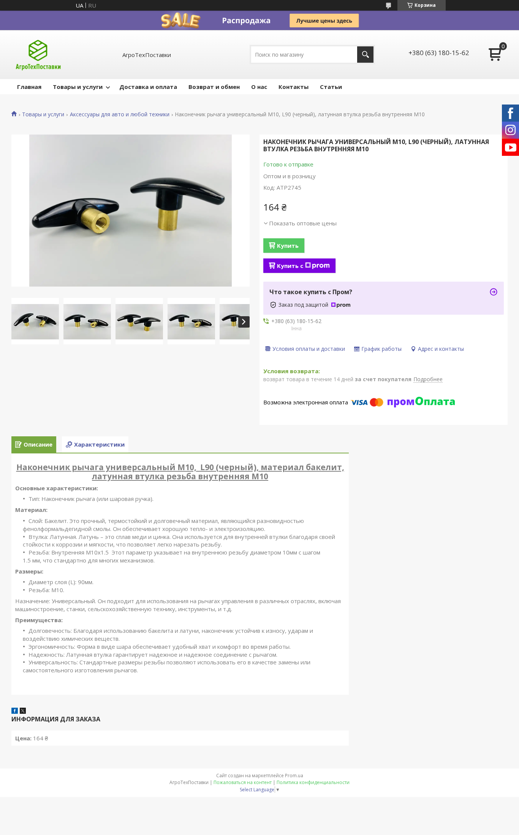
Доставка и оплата (148, 86)
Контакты (293, 86)
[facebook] (14, 711)
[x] (23, 711)
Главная (29, 86)
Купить (288, 245)
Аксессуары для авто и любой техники (119, 114)
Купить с (290, 265)
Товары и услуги (78, 86)
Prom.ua (294, 775)
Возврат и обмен (214, 86)
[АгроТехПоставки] (38, 54)
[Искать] (365, 54)
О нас (259, 86)
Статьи (331, 86)
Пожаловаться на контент (243, 782)
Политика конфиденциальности (313, 782)
